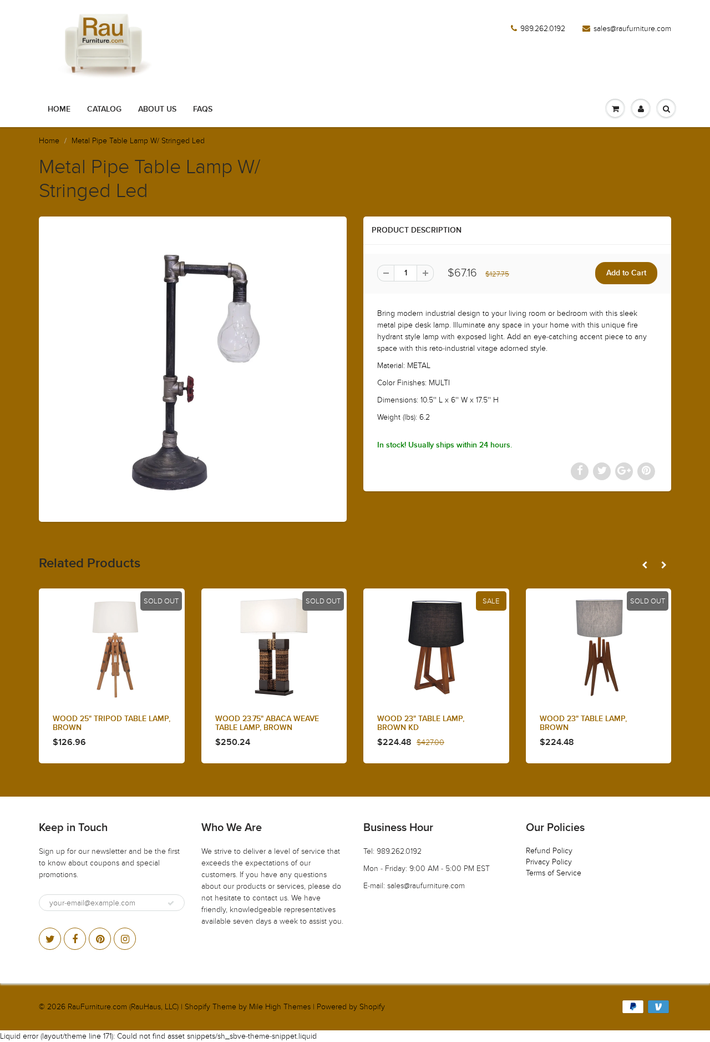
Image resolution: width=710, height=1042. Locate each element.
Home (59, 109)
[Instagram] (125, 939)
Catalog (104, 109)
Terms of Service (553, 873)
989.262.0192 (542, 28)
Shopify (197, 1006)
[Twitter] (50, 939)
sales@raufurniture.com (632, 28)
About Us (157, 109)
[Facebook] (75, 939)
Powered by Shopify (351, 1006)
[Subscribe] (171, 903)
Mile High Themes (280, 1006)
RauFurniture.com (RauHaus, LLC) (123, 1006)
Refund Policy (549, 850)
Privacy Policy (549, 862)
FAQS (202, 109)
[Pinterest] (100, 939)
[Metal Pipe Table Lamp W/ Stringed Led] (193, 368)
